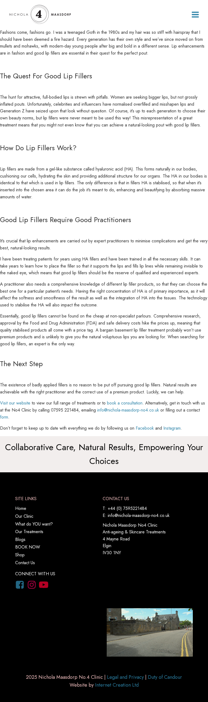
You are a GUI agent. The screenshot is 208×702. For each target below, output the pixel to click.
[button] (195, 15)
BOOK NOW (27, 547)
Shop (20, 555)
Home (20, 508)
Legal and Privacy (125, 677)
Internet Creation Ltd (117, 684)
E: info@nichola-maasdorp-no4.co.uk (136, 515)
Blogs (20, 539)
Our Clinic (24, 516)
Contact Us (25, 563)
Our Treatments (29, 532)
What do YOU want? (34, 524)
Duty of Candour (165, 677)
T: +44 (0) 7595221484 (125, 508)
